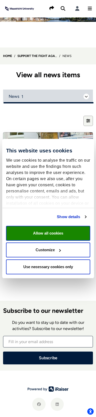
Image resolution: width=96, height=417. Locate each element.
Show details (68, 217)
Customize (45, 250)
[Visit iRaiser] (48, 389)
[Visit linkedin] (57, 404)
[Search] (63, 8)
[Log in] (77, 8)
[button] (90, 8)
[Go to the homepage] (19, 8)
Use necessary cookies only (48, 267)
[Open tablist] (48, 96)
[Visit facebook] (38, 404)
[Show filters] (88, 121)
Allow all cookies (48, 233)
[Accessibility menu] (90, 411)
